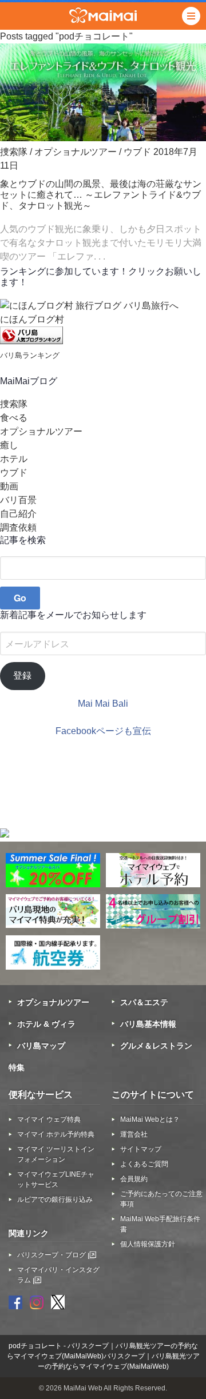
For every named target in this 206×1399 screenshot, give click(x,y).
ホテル (13, 459)
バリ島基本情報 (148, 1024)
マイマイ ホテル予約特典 (55, 1134)
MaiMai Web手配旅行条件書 (160, 1224)
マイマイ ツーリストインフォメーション (55, 1154)
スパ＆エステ (144, 1002)
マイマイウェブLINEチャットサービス (55, 1179)
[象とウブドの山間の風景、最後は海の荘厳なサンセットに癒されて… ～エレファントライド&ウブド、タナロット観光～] (103, 138)
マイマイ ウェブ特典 (49, 1119)
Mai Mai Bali (103, 703)
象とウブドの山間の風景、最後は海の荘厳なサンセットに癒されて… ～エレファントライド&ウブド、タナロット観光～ (100, 194)
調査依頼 (18, 527)
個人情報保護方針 (147, 1244)
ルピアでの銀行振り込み (55, 1199)
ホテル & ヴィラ (46, 1024)
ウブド (137, 152)
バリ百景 (18, 500)
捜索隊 (13, 152)
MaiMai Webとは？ (150, 1119)
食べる (13, 418)
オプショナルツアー (75, 152)
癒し (9, 445)
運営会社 (134, 1134)
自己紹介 (18, 514)
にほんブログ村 (32, 319)
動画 (9, 486)
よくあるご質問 (144, 1164)
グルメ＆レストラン (156, 1045)
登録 (22, 675)
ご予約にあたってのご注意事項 (161, 1199)
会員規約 (134, 1179)
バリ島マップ (41, 1045)
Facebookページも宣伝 (103, 731)
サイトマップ (140, 1149)
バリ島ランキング (30, 355)
